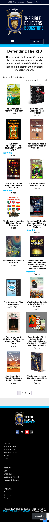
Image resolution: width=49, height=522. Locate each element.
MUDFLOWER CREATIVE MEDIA (16, 511)
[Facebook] (17, 432)
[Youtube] (27, 432)
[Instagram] (31, 432)
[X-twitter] (22, 432)
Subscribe (39, 516)
